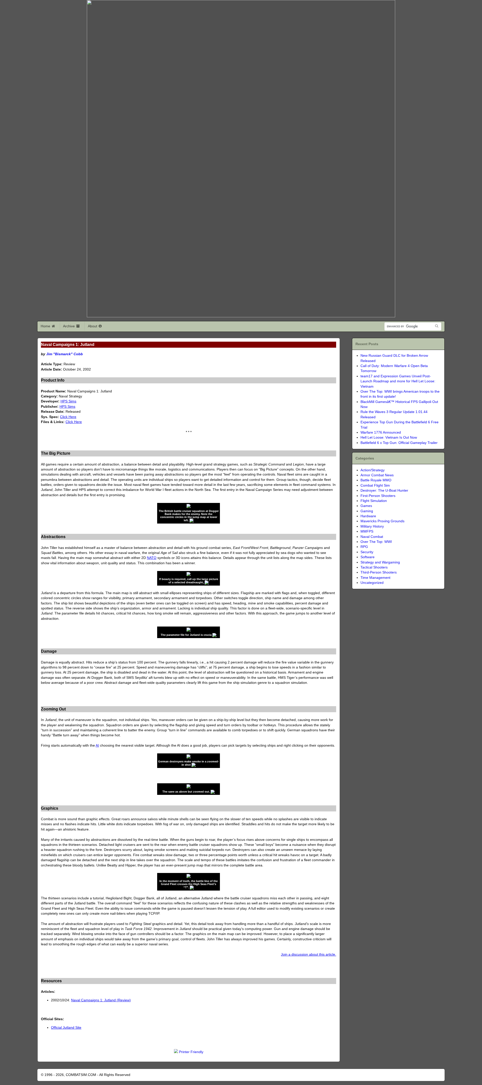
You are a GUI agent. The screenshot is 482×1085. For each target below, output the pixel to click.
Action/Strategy (372, 470)
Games (366, 506)
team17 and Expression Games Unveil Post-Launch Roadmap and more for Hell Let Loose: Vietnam (397, 381)
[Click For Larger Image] (189, 507)
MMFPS (366, 531)
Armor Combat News (377, 475)
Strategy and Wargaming (380, 562)
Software (367, 557)
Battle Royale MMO (375, 480)
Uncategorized (372, 583)
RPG (364, 547)
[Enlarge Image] (192, 520)
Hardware (368, 516)
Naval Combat (371, 537)
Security (366, 552)
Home (46, 326)
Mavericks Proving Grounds (382, 521)
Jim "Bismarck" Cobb (64, 354)
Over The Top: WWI (376, 542)
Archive (69, 326)
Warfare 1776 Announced (380, 432)
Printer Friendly (191, 1052)
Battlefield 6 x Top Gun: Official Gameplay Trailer (399, 443)
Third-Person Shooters (378, 572)
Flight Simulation (373, 501)
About (93, 326)
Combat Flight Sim (375, 485)
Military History (372, 526)
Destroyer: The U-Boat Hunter (384, 490)
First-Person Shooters (377, 496)
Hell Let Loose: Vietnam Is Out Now (388, 437)
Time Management (375, 578)
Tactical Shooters (374, 567)
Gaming (366, 511)
